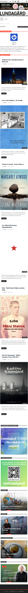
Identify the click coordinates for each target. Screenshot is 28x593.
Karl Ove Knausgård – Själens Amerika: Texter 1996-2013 (11, 356)
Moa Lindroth (5, 532)
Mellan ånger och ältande (9, 554)
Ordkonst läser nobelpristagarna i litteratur (13, 61)
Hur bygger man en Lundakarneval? (12, 506)
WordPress (21, 591)
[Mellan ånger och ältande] (14, 549)
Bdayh (13, 591)
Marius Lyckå (5, 580)
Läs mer (4, 93)
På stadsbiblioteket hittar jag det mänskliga (11, 529)
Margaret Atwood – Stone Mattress (13, 164)
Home (1, 23)
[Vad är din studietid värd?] (14, 573)
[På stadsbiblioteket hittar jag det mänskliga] (14, 525)
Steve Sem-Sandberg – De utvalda (12, 100)
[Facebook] (12, 1)
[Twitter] (15, 1)
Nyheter (24, 84)
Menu (6, 19)
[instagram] (18, 1)
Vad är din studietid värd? (9, 578)
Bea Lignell (5, 556)
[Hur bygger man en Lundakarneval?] (14, 501)
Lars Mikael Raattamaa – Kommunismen (10, 226)
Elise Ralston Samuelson (7, 508)
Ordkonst (14, 42)
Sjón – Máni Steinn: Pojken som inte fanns (13, 289)
